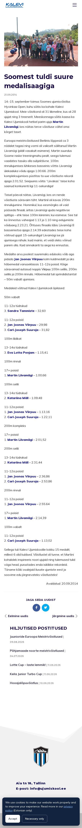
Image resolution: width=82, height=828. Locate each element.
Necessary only (34, 818)
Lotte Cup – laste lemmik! (28, 665)
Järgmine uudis (63, 616)
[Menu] (75, 5)
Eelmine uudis (18, 616)
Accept (12, 818)
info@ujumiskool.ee (48, 788)
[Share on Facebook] (36, 608)
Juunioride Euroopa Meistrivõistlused (36, 636)
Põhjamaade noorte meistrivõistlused (37, 651)
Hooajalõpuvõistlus (24, 683)
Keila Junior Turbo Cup (26, 674)
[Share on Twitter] (45, 608)
